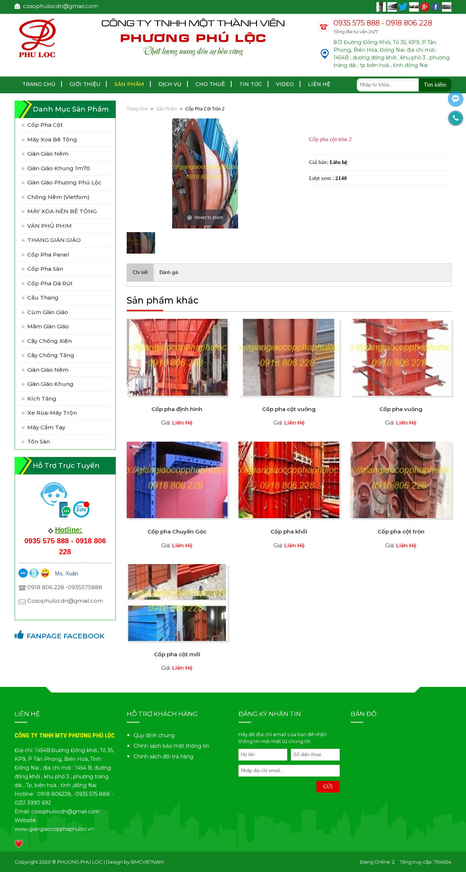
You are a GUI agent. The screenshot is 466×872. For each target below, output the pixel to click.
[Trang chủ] (38, 37)
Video (285, 84)
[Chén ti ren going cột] (381, 6)
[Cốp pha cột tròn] (400, 479)
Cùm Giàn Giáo (47, 312)
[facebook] (403, 6)
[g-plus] (414, 6)
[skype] (34, 573)
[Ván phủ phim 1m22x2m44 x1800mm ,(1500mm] (446, 6)
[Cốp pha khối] (288, 479)
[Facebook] (436, 6)
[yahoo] (45, 573)
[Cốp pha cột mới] (177, 602)
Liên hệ (319, 84)
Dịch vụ (169, 84)
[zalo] (23, 573)
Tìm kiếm (435, 85)
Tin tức (250, 84)
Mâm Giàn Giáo (48, 326)
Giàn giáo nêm (47, 153)
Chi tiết (140, 272)
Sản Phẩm (129, 84)
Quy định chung (154, 735)
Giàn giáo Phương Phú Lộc (64, 182)
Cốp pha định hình (176, 409)
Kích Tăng (41, 398)
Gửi (328, 786)
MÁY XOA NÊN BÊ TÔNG (62, 211)
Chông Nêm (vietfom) (58, 196)
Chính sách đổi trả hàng (163, 756)
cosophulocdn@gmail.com (59, 6)
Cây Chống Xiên (49, 340)
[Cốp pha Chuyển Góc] (177, 479)
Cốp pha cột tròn (401, 531)
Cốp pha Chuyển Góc (176, 531)
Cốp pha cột (45, 124)
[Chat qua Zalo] (455, 99)
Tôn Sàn (38, 441)
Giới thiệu (85, 84)
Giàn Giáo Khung (50, 383)
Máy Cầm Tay (46, 427)
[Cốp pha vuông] (400, 356)
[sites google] (425, 6)
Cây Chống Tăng (50, 355)
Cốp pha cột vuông (289, 409)
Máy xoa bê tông (52, 139)
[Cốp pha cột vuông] (288, 356)
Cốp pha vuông (400, 409)
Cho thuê (210, 84)
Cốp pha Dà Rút (49, 283)
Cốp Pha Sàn (45, 268)
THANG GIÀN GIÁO (54, 239)
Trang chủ (38, 84)
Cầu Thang (43, 297)
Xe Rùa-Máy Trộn (52, 412)
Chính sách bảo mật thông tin (171, 746)
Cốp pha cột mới (177, 654)
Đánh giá (168, 272)
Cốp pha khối (288, 531)
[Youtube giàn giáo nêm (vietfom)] (392, 6)
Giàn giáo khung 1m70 (58, 168)
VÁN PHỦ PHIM (49, 225)
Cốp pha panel (48, 254)
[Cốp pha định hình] (177, 356)
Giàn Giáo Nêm (47, 369)
